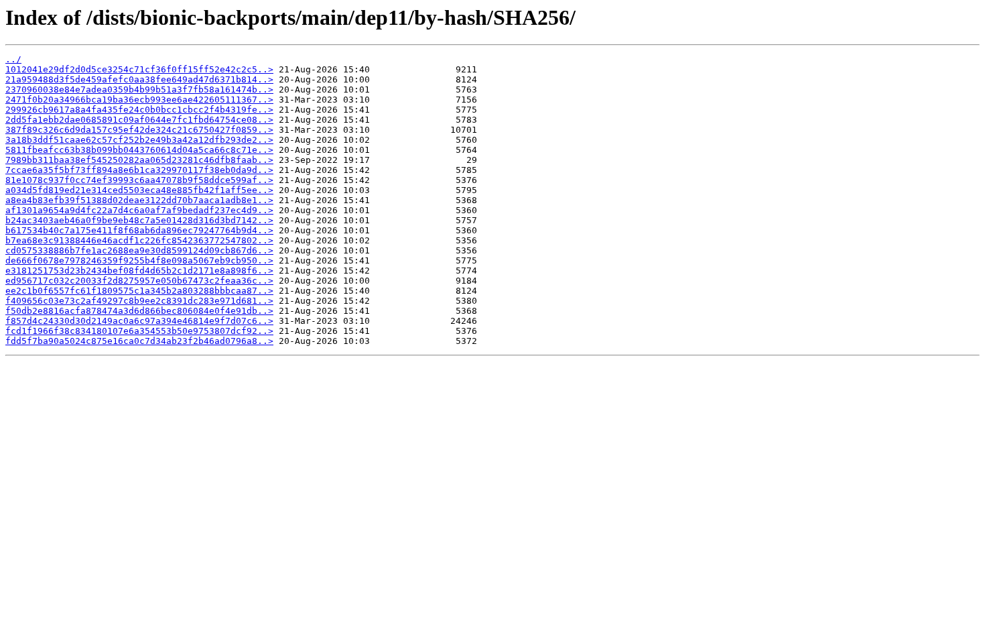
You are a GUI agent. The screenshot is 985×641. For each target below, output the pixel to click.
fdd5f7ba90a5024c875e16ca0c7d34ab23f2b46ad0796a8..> (139, 341)
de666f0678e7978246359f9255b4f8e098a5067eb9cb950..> (139, 260)
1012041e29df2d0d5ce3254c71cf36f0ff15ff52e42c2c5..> (139, 69)
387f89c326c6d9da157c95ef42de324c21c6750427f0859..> (139, 130)
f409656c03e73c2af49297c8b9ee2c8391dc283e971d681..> (139, 301)
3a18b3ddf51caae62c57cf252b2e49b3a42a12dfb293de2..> (139, 140)
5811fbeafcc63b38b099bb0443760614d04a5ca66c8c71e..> (139, 150)
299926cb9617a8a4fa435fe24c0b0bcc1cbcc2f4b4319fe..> (139, 110)
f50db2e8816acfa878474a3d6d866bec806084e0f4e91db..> (139, 311)
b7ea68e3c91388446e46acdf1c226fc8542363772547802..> (139, 240)
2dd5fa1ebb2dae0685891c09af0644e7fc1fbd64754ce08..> (139, 120)
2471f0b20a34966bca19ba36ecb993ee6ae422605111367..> (139, 100)
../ (13, 59)
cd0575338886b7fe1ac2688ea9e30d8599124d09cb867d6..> (139, 250)
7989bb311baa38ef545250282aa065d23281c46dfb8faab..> (139, 160)
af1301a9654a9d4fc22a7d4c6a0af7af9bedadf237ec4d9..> (139, 210)
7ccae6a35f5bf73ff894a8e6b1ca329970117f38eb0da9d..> (139, 170)
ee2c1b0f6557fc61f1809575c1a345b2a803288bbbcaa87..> (139, 291)
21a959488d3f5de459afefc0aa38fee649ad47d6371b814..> (139, 79)
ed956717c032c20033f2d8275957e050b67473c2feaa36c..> (139, 281)
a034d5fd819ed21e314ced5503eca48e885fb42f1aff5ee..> (139, 190)
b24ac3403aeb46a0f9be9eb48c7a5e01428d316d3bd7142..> (139, 220)
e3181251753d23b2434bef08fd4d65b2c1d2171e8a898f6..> (139, 271)
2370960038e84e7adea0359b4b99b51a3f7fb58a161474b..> (139, 89)
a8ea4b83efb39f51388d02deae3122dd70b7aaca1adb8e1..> (139, 200)
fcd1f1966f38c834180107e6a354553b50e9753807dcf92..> (139, 331)
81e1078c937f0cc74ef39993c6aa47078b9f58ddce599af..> (139, 180)
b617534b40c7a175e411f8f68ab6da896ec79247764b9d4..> (139, 230)
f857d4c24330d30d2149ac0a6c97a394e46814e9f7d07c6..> (139, 321)
